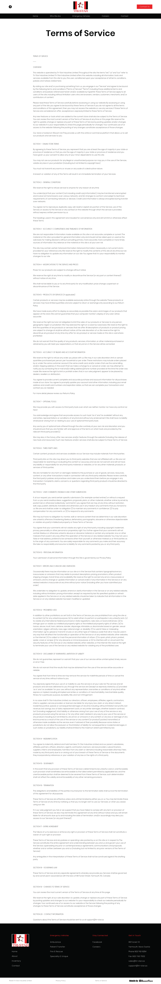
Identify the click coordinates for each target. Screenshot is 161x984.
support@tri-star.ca (95, 919)
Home (14, 951)
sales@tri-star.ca (137, 961)
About (15, 956)
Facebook (97, 942)
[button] (81, 16)
